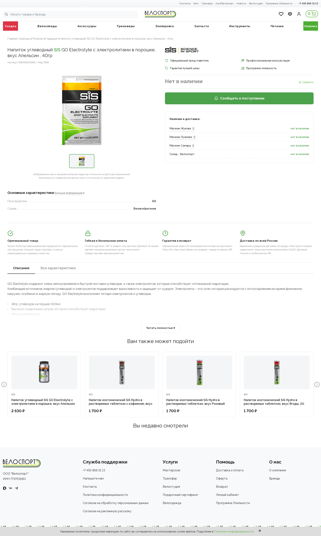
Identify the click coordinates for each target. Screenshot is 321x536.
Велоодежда (172, 503)
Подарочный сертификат (180, 495)
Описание (21, 268)
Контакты (185, 3)
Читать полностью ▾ (160, 328)
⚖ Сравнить (306, 82)
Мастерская (171, 470)
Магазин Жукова (180, 128)
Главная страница (18, 38)
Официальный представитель (189, 60)
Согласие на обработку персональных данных (116, 503)
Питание (37, 38)
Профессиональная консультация (268, 60)
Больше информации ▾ (69, 192)
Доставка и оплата (230, 470)
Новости (241, 3)
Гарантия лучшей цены (185, 68)
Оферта (221, 478)
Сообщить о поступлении (242, 98)
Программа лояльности (261, 68)
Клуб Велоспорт (225, 3)
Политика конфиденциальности (105, 495)
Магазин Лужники (181, 137)
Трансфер (207, 3)
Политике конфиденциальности (234, 531)
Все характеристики (58, 268)
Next (317, 384)
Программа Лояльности (279, 3)
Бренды (274, 478)
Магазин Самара (180, 145)
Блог (196, 3)
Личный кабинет (227, 495)
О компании (277, 470)
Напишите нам (93, 478)
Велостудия (256, 3)
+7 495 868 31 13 (308, 3)
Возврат (222, 486)
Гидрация (51, 38)
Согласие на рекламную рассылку (107, 511)
